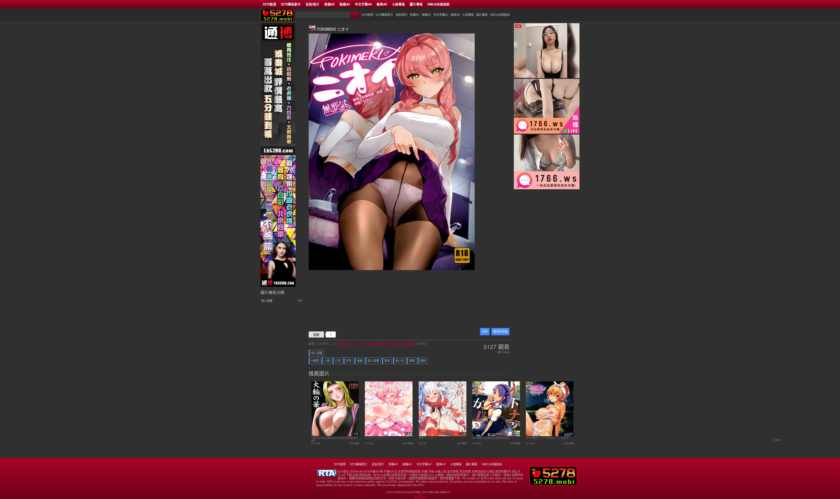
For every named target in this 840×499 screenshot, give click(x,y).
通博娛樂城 (420, 497)
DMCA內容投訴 (438, 4)
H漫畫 (342, 344)
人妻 (350, 344)
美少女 (396, 344)
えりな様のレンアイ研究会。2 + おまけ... (548, 438)
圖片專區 (416, 4)
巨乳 (363, 344)
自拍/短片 (313, 4)
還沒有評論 (500, 331)
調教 (404, 344)
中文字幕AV (363, 4)
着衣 (388, 344)
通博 (420, 495)
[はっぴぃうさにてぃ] (389, 435)
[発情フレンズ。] (442, 435)
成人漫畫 (379, 344)
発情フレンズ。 (427, 438)
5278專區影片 (291, 4)
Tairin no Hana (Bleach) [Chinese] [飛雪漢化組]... (334, 439)
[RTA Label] (326, 475)
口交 (356, 344)
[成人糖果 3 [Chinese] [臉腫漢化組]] (496, 435)
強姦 (370, 344)
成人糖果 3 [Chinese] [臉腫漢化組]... (491, 438)
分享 (485, 331)
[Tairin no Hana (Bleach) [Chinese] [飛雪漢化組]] (335, 435)
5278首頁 (269, 4)
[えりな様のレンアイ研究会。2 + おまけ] (550, 435)
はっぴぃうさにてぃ (376, 438)
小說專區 (398, 4)
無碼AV (345, 4)
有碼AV (329, 4)
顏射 (411, 344)
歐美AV (382, 4)
